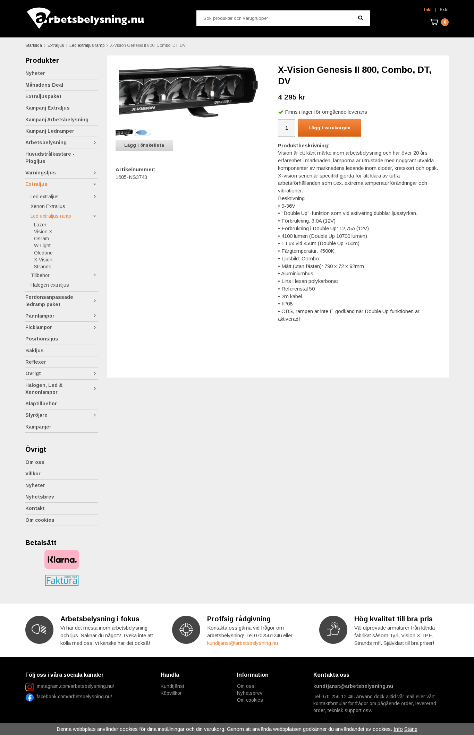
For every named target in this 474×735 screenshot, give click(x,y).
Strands (42, 266)
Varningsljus (40, 172)
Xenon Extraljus (48, 206)
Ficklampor (38, 327)
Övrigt (33, 373)
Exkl (444, 9)
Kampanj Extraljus (47, 108)
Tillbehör (40, 275)
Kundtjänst (172, 686)
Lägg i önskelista (144, 145)
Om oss (34, 462)
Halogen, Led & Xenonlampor (44, 388)
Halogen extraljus (50, 285)
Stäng (410, 729)
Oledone (43, 253)
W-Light (42, 245)
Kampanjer (38, 427)
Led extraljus (45, 196)
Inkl (428, 9)
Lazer (40, 224)
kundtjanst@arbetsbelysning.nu (242, 643)
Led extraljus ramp (51, 216)
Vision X (43, 231)
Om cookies (39, 520)
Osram (41, 238)
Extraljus (36, 184)
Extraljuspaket (43, 96)
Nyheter (35, 73)
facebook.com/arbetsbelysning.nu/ (73, 696)
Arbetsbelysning (46, 142)
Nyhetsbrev (39, 497)
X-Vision (43, 259)
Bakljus (34, 350)
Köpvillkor (171, 693)
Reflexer (35, 362)
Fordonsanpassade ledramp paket (49, 300)
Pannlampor (39, 316)
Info (398, 729)
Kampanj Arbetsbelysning (56, 119)
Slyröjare (36, 415)
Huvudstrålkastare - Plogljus (50, 157)
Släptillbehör (41, 403)
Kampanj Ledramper (49, 131)
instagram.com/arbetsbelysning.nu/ (75, 686)
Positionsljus (41, 338)
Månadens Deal (44, 85)
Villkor (33, 473)
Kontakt (35, 508)
